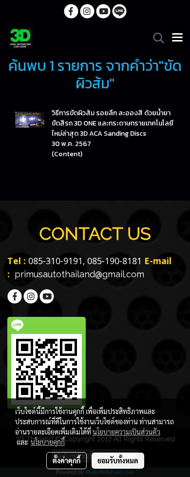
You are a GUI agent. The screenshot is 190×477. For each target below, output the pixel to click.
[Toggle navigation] (177, 38)
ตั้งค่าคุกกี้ (66, 460)
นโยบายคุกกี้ (48, 441)
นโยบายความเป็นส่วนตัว (126, 431)
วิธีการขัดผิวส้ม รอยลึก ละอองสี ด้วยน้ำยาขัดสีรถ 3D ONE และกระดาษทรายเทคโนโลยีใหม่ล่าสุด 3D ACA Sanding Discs (112, 123)
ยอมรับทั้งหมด (117, 460)
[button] (155, 38)
